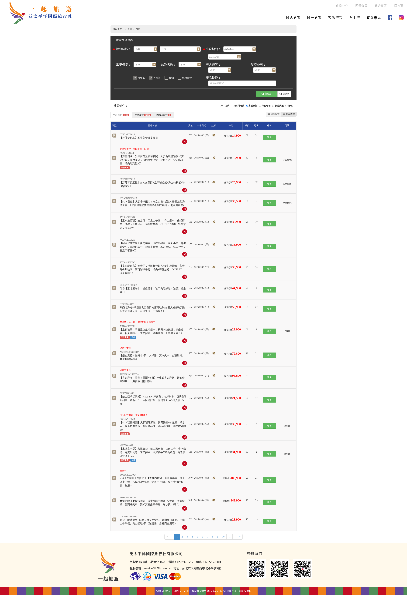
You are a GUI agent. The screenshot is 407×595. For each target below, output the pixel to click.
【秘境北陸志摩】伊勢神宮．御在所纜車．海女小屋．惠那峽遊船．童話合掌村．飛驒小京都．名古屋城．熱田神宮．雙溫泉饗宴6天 (153, 247)
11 (229, 537)
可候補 (157, 78)
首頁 (130, 29)
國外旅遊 (314, 18)
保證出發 (187, 78)
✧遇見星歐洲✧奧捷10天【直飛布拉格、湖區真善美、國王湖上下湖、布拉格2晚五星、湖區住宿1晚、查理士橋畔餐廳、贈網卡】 (152, 482)
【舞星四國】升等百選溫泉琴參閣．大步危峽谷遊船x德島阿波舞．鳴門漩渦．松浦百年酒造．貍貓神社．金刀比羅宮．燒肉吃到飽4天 (152, 160)
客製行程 (335, 18)
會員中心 (342, 5)
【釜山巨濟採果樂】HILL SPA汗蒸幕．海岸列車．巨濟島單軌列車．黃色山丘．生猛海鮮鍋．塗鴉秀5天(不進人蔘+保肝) (153, 400)
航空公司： (258, 64)
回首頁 (398, 5)
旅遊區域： (123, 49)
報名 (269, 137)
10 (223, 537)
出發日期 (252, 105)
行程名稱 (266, 105)
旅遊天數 (279, 105)
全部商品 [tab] (120, 115)
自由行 (354, 18)
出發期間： (213, 49)
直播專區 (374, 18)
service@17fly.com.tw (157, 568)
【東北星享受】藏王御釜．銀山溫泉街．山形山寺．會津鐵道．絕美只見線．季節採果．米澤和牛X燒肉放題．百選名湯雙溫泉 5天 (153, 452)
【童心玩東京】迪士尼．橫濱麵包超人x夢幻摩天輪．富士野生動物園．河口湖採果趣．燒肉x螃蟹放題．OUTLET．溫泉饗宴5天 (152, 269)
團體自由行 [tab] (163, 115)
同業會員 (361, 5)
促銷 (171, 78)
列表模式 (290, 114)
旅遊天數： (168, 64)
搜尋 (268, 94)
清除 (286, 94)
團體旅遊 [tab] (142, 115)
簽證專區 (381, 5)
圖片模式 (275, 114)
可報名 (141, 78)
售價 (290, 105)
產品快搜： (213, 77)
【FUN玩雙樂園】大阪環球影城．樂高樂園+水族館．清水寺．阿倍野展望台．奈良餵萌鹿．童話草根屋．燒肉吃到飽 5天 (153, 426)
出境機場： (123, 64)
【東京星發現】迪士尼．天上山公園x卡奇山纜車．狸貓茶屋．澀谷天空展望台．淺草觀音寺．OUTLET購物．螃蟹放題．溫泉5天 (153, 224)
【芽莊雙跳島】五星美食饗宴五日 (139, 137)
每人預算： (213, 64)
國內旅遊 (293, 18)
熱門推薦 (239, 105)
